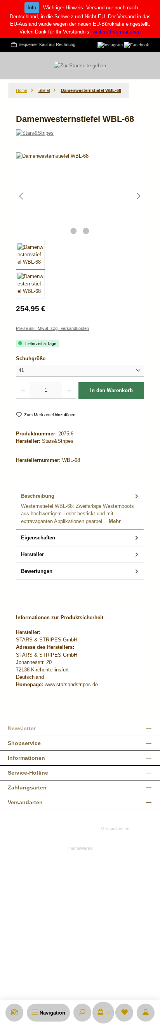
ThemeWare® (80, 848)
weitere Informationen (116, 32)
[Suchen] (82, 1012)
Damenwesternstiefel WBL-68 (91, 90)
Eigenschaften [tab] (38, 538)
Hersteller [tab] (32, 554)
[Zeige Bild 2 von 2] (86, 231)
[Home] (14, 1012)
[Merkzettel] (124, 1012)
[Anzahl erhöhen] (69, 390)
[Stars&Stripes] (80, 133)
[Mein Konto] (145, 1012)
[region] (80, 225)
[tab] (80, 509)
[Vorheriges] (22, 196)
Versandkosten (115, 828)
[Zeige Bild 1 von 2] (74, 231)
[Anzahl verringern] (23, 390)
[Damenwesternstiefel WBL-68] (80, 196)
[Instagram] (110, 44)
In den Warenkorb (111, 390)
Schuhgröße (44, 358)
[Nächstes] (138, 196)
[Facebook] (136, 44)
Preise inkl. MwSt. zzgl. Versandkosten (52, 328)
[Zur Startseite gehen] (80, 65)
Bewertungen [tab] (36, 571)
